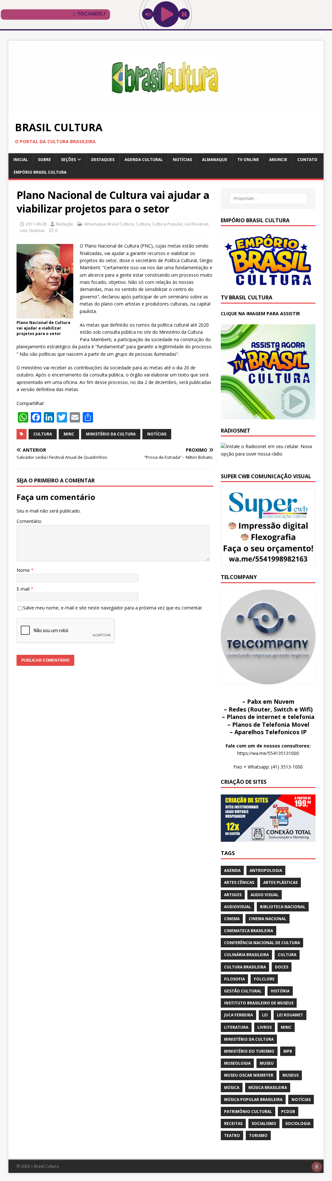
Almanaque (214, 159)
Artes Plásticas (280, 882)
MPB (287, 1051)
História (280, 991)
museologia (237, 1063)
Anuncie (278, 159)
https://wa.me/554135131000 (268, 753)
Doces (281, 967)
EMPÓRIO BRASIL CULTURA (40, 172)
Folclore (264, 979)
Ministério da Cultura (111, 434)
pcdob (288, 1111)
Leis (24, 230)
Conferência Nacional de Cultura (262, 942)
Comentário (29, 521)
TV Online (248, 159)
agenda (232, 870)
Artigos (233, 894)
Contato (307, 159)
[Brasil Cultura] (166, 110)
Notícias (182, 159)
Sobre (44, 159)
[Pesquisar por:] (268, 198)
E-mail (24, 589)
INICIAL (20, 159)
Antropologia (266, 870)
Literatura (236, 1027)
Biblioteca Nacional (282, 906)
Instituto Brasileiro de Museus (258, 1003)
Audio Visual (265, 894)
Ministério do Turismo (249, 1051)
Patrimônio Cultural (248, 1111)
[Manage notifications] (317, 1167)
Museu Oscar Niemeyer (248, 1075)
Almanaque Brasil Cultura (109, 224)
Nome (24, 570)
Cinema (232, 918)
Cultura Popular (167, 224)
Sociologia (297, 1123)
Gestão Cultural (243, 991)
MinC (69, 434)
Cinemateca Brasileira (248, 930)
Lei (265, 1015)
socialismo (264, 1123)
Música (231, 1087)
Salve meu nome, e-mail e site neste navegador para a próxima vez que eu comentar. (113, 608)
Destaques (102, 159)
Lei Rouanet (196, 224)
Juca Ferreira (238, 1015)
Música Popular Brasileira (253, 1099)
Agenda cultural (143, 159)
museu (267, 1063)
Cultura (143, 224)
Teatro (232, 1135)
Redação (64, 224)
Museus (290, 1075)
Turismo (258, 1135)
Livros (264, 1027)
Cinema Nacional (267, 918)
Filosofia (234, 979)
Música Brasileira (267, 1087)
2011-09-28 (36, 224)
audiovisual (237, 906)
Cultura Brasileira (245, 967)
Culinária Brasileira (246, 954)
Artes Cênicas (239, 882)
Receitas (233, 1123)
